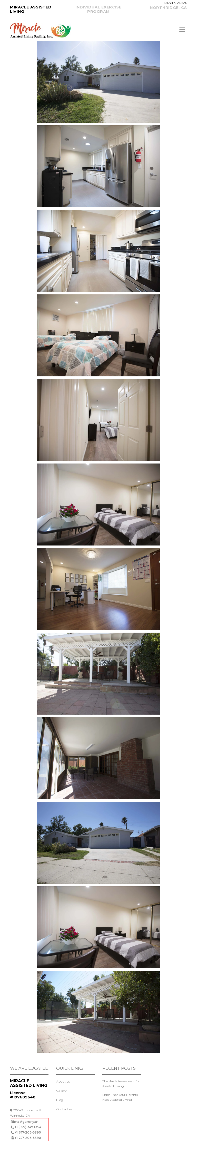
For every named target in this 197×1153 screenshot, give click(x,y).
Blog (59, 1100)
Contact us (64, 1109)
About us (63, 1081)
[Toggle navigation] (182, 29)
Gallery (61, 1091)
